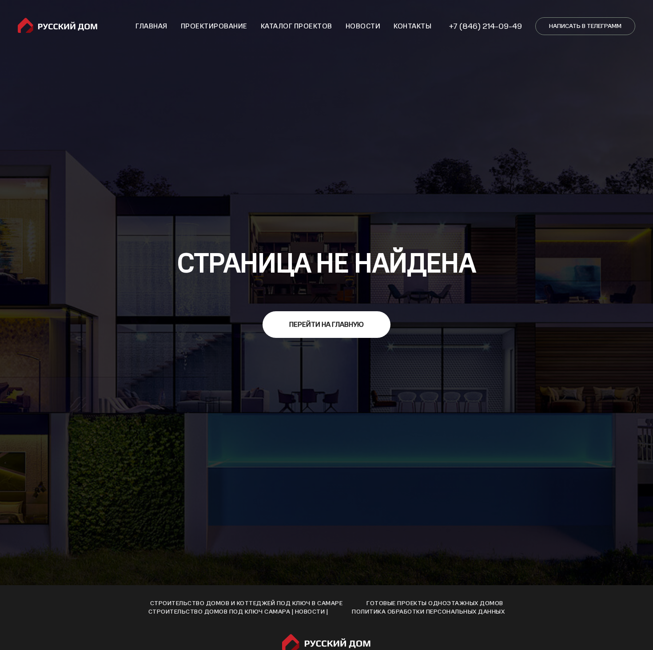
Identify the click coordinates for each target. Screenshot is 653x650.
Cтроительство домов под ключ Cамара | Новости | (238, 611)
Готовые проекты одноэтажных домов (434, 603)
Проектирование (214, 26)
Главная (151, 26)
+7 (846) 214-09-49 (485, 26)
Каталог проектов (296, 26)
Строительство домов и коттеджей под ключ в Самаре (246, 603)
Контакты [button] (412, 26)
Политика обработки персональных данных (428, 611)
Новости (363, 26)
